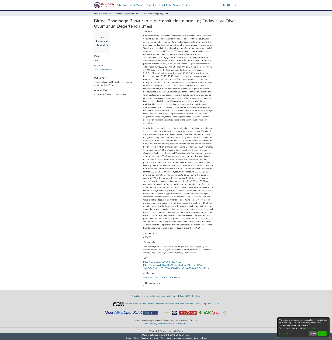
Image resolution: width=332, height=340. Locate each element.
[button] (104, 5)
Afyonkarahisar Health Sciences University (150, 296)
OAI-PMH (191, 296)
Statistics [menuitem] (151, 5)
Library (174, 296)
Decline (313, 333)
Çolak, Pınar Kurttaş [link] (103, 69)
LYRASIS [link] (186, 335)
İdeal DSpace (177, 331)
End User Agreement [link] (182, 338)
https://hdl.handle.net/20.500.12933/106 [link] (162, 262)
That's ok (322, 333)
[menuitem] (137, 5)
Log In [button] (234, 5)
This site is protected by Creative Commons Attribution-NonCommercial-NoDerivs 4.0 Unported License (171, 303)
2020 (96, 60)
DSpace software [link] (150, 335)
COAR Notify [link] (325, 337)
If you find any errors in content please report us (166, 323)
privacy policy (310, 328)
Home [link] (97, 13)
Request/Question (181, 5)
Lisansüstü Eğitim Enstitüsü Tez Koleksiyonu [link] (128, 13)
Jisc (199, 296)
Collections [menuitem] (122, 5)
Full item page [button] (153, 283)
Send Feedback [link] (200, 338)
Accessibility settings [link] (149, 338)
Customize (283, 333)
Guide (182, 296)
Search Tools (165, 5)
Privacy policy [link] (166, 338)
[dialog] (303, 327)
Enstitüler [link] (107, 13)
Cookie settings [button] (132, 338)
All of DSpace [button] (136, 5)
